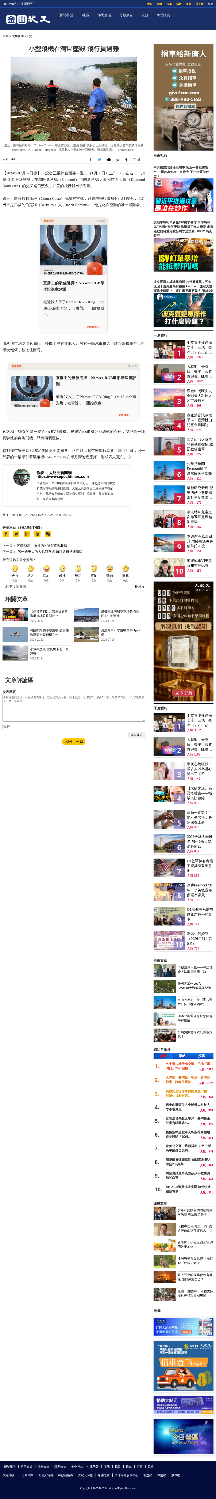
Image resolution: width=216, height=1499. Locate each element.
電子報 (200, 3)
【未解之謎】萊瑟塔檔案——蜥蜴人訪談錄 (199, 793)
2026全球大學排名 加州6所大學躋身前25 (199, 841)
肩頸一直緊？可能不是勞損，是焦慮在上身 (199, 817)
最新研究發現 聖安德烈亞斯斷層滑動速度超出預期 (200, 493)
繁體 (210, 3)
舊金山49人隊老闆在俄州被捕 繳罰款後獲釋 (200, 444)
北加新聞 (18, 36)
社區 (85, 15)
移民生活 (104, 15)
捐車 (169, 3)
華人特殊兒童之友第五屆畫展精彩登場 (199, 517)
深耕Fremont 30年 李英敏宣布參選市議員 (199, 890)
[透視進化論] (183, 700)
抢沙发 (140, 586)
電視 (150, 3)
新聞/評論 (66, 15)
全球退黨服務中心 (126, 1475)
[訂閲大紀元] (183, 1334)
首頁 (5, 36)
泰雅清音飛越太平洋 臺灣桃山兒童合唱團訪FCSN (199, 420)
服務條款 (43, 1466)
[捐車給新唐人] (183, 149)
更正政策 (26, 1466)
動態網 (161, 1475)
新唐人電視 (45, 1475)
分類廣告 (126, 15)
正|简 (137, 160)
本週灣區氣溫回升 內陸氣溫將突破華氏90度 (200, 541)
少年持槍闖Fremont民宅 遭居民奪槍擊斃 (199, 469)
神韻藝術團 (65, 1475)
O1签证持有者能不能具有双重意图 (200, 866)
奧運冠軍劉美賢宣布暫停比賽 (199, 563)
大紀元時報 (85, 1475)
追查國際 (27, 1475)
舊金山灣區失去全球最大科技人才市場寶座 (199, 396)
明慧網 (147, 1475)
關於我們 (10, 1466)
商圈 (188, 3)
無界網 (175, 1475)
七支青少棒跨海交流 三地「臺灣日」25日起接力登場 (199, 348)
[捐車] (183, 1390)
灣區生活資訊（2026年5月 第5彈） (199, 939)
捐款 (179, 3)
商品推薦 (163, 15)
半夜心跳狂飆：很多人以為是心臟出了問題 (199, 769)
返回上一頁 (73, 741)
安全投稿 (77, 1466)
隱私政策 (60, 1466)
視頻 (144, 15)
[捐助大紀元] (183, 1413)
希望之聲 (104, 1475)
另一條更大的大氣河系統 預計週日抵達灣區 (50, 551)
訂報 (159, 3)
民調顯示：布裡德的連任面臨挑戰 (42, 546)
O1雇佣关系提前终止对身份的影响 (200, 914)
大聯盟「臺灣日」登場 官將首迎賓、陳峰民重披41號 (199, 372)
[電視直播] (183, 1452)
